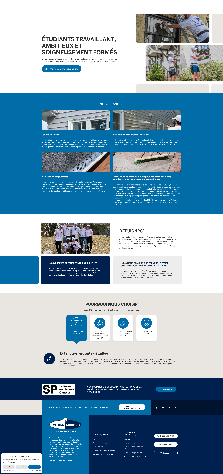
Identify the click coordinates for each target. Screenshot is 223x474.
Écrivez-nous (167, 444)
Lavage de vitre (129, 443)
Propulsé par (28, 470)
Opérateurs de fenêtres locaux (104, 450)
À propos (96, 439)
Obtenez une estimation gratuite (62, 68)
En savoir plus (166, 389)
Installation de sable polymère (134, 456)
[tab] (76, 326)
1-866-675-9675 (167, 435)
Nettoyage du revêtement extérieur (133, 447)
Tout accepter (34, 467)
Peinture (126, 439)
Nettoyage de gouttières (132, 452)
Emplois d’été (98, 446)
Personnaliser (22, 467)
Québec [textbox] (166, 452)
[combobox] (166, 453)
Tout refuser (8, 467)
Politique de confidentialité (103, 454)
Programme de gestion (101, 443)
